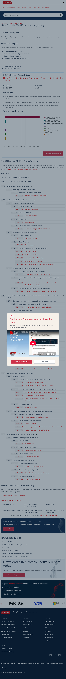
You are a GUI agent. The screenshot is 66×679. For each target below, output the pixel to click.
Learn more (44, 361)
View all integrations (21, 361)
